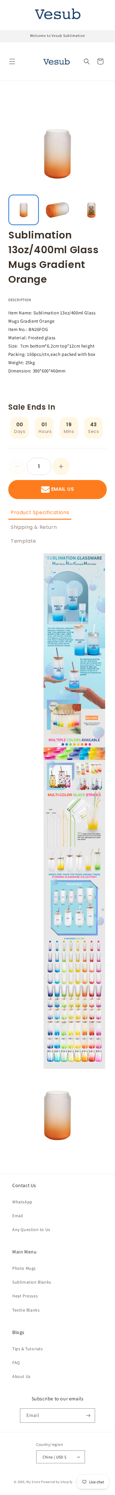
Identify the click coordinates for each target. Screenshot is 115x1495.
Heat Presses (25, 1296)
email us (62, 489)
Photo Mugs (24, 1268)
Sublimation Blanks (31, 1282)
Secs (93, 431)
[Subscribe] (88, 1415)
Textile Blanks (26, 1310)
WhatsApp (22, 1202)
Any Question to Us (31, 1229)
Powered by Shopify (57, 1482)
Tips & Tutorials (27, 1348)
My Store (33, 1482)
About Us (21, 1376)
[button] (12, 61)
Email (17, 1215)
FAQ (16, 1362)
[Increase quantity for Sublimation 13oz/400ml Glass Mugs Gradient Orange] (61, 466)
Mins (69, 431)
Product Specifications (40, 512)
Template (23, 541)
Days (19, 431)
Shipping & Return (34, 527)
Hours (45, 431)
